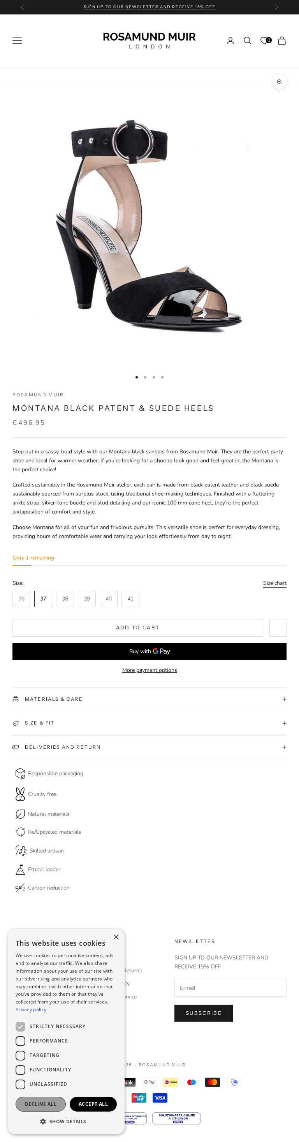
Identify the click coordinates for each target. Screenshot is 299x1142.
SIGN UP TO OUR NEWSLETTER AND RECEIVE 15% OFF (150, 6)
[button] (66, 1121)
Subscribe (204, 1013)
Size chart (275, 583)
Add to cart (138, 627)
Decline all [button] (40, 1104)
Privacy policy (31, 1009)
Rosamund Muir (38, 395)
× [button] (116, 937)
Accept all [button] (93, 1104)
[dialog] (66, 1031)
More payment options (149, 670)
